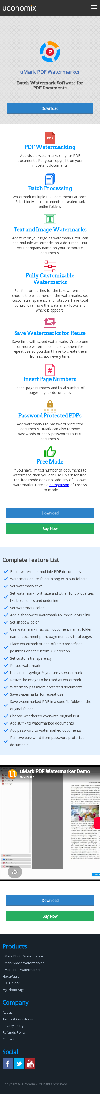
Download (49, 108)
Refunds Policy (14, 1032)
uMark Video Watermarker (23, 963)
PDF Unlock (11, 983)
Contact (8, 1039)
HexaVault (11, 976)
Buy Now (50, 528)
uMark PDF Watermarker (22, 969)
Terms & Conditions (18, 1019)
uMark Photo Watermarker (23, 956)
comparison (59, 484)
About (7, 1012)
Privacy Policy (13, 1025)
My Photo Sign (14, 989)
